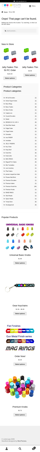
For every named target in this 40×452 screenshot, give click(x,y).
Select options (10, 78)
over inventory (10, 168)
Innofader (8, 140)
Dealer (7, 119)
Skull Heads (9, 195)
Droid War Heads (10, 125)
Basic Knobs (9, 110)
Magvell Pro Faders (11, 162)
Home (6, 12)
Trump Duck (9, 201)
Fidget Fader (9, 128)
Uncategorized (10, 205)
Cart (31, 447)
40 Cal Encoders (10, 98)
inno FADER (9, 137)
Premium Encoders (11, 180)
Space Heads (9, 198)
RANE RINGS (9, 192)
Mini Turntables (10, 165)
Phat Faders (9, 171)
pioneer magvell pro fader (13, 174)
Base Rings (9, 104)
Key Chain (8, 146)
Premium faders (10, 183)
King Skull (8, 149)
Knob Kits (8, 153)
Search (20, 448)
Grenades (8, 134)
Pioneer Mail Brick (11, 177)
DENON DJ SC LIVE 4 (12, 122)
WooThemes (21, 441)
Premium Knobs (10, 189)
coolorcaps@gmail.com (21, 1)
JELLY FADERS (10, 143)
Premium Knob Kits (11, 186)
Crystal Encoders (10, 116)
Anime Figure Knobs (11, 101)
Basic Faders (9, 107)
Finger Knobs (9, 131)
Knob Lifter (9, 156)
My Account (6, 448)
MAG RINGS (9, 159)
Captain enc (9, 113)
